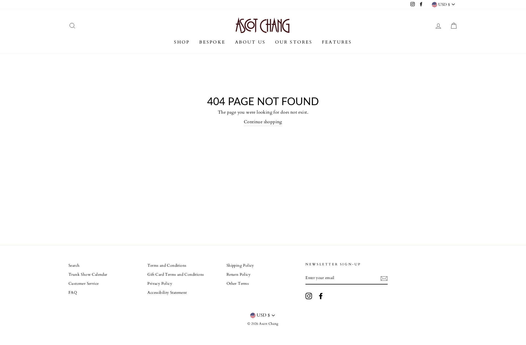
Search (73, 265)
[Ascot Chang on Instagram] (308, 296)
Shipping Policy (240, 265)
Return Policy (238, 274)
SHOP (182, 42)
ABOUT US (250, 42)
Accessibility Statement (167, 292)
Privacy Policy (159, 283)
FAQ (72, 292)
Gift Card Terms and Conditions (175, 274)
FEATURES (337, 42)
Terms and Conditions (166, 265)
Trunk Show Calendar (87, 274)
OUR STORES (294, 42)
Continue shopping (263, 122)
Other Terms (238, 283)
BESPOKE (212, 42)
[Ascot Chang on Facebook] (321, 296)
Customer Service (83, 283)
